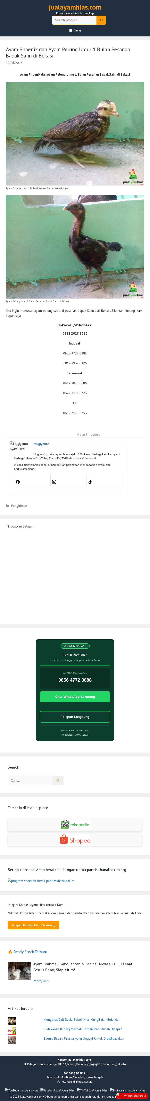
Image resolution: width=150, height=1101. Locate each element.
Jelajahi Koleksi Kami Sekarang (33, 925)
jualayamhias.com (75, 7)
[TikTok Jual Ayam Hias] (92, 1090)
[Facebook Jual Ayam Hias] (57, 1090)
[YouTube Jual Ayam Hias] (21, 1090)
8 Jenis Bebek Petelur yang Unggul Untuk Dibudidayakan (84, 1038)
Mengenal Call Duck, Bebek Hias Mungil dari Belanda (81, 1019)
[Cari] (57, 780)
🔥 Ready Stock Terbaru (27, 951)
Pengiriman (19, 506)
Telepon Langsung (75, 717)
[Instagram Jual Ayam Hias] (127, 1090)
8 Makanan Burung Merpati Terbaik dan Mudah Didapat (83, 1029)
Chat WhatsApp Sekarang (75, 697)
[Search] (101, 20)
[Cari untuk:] (30, 780)
